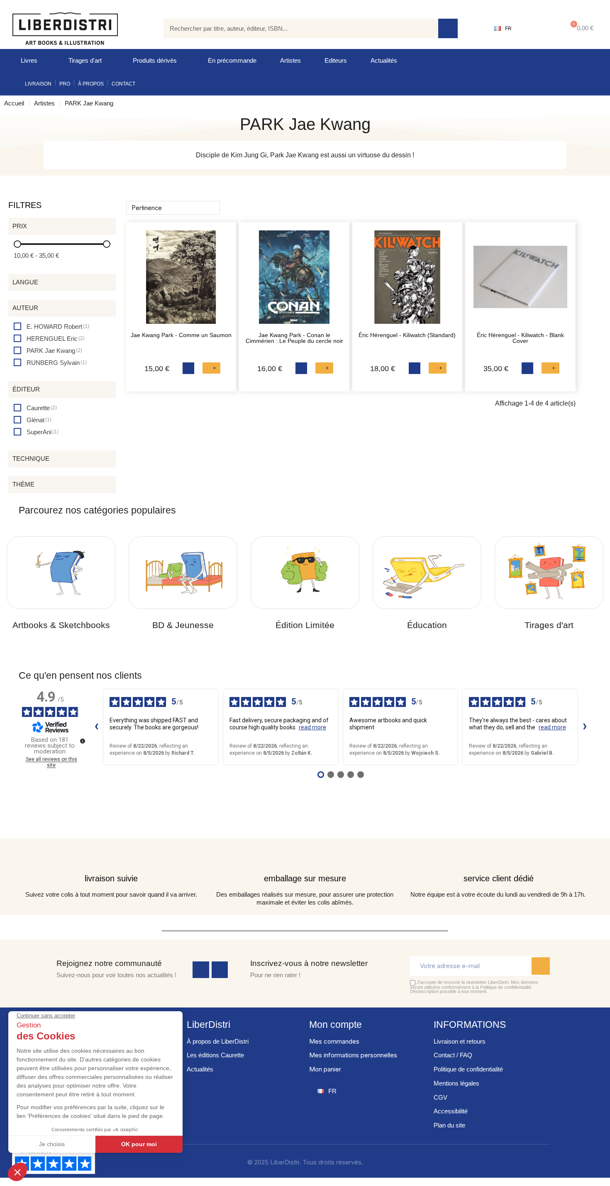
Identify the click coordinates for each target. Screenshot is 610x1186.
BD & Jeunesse (183, 625)
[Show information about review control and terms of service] (82, 741)
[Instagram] (220, 969)
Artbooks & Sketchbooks (61, 625)
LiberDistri (208, 1024)
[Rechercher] (448, 28)
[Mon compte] (538, 28)
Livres (29, 60)
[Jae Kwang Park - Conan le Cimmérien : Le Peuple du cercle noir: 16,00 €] (294, 281)
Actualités (384, 60)
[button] (580, 28)
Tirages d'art (85, 60)
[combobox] (294, 28)
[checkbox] (51, 326)
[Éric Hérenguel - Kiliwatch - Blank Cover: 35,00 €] (520, 281)
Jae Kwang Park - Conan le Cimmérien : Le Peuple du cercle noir (294, 338)
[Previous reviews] (96, 727)
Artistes (290, 60)
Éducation (427, 625)
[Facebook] (201, 969)
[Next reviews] (584, 727)
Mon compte (335, 1024)
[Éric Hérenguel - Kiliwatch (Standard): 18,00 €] (407, 281)
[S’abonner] (541, 966)
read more (312, 727)
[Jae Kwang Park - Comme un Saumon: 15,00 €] (181, 281)
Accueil (14, 103)
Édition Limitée (305, 625)
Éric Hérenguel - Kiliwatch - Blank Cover (520, 338)
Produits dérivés (155, 60)
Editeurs (336, 60)
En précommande (232, 60)
